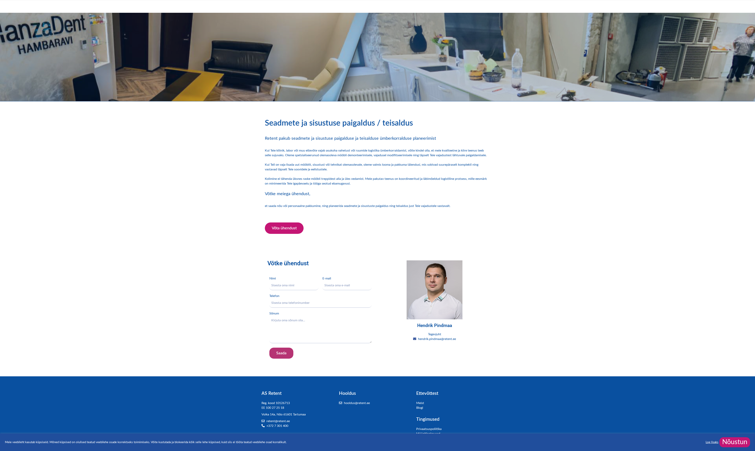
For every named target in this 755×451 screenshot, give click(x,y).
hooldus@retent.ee (356, 403)
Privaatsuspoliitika (429, 429)
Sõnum (274, 313)
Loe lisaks (712, 442)
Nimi (272, 278)
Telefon (274, 296)
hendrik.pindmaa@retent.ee (436, 339)
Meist (420, 403)
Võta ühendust (284, 228)
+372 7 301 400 (277, 425)
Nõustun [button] (734, 442)
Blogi (419, 407)
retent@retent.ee (278, 421)
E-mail (326, 278)
